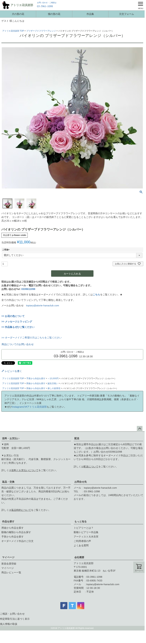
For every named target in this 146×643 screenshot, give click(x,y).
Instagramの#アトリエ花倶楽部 (29, 406)
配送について (91, 466)
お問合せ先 (80, 481)
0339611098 (28, 289)
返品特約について (21, 510)
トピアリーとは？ (83, 527)
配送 (76, 438)
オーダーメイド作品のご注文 (17, 541)
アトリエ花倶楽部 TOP (13, 31)
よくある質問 (81, 545)
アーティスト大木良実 (86, 536)
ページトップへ (139, 429)
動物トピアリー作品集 (86, 532)
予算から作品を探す (35, 378)
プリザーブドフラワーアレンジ (41, 31)
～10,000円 (53, 378)
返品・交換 (8, 481)
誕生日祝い (53, 383)
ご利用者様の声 (82, 541)
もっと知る (80, 521)
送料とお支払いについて (24, 470)
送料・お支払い (10, 438)
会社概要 (79, 557)
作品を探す (8, 521)
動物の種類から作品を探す (16, 532)
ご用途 (6, 249)
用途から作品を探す (35, 383)
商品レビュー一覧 (11, 572)
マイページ (8, 557)
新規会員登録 (8, 563)
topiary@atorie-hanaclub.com (42, 305)
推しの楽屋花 (54, 388)
